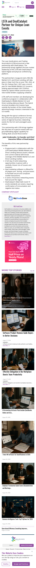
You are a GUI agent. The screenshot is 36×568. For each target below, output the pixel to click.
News (7, 549)
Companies (19, 549)
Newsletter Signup (26, 545)
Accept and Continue (21, 564)
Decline (5, 564)
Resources (26, 549)
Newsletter (30, 7)
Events (12, 549)
